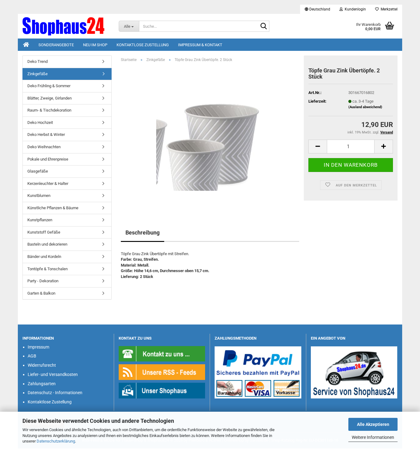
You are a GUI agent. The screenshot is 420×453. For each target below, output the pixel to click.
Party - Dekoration (42, 281)
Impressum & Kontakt (200, 45)
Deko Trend (37, 61)
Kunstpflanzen (39, 220)
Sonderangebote (56, 45)
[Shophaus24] (65, 26)
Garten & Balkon (41, 293)
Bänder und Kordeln (44, 256)
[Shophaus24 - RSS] (162, 371)
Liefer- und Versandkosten (53, 374)
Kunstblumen (38, 195)
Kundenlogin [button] (354, 9)
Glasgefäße (37, 171)
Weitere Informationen (373, 437)
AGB (32, 355)
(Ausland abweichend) (365, 107)
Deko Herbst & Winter (46, 134)
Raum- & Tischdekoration (49, 110)
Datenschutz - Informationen (55, 392)
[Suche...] (263, 26)
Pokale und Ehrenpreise (47, 159)
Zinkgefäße (37, 73)
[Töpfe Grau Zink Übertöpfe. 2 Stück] (210, 136)
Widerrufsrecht (42, 365)
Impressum (38, 347)
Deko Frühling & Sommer (48, 86)
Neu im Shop (95, 45)
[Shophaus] (162, 390)
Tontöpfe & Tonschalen (47, 269)
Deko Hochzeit (40, 122)
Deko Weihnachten (44, 147)
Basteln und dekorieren (47, 244)
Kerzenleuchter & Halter (47, 183)
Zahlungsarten (42, 383)
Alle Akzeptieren (373, 424)
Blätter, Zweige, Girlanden (49, 98)
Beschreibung (142, 232)
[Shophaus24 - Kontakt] (162, 353)
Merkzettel (388, 9)
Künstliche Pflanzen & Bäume (52, 208)
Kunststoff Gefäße (43, 232)
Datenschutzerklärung (56, 441)
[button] (317, 9)
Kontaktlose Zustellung (143, 45)
